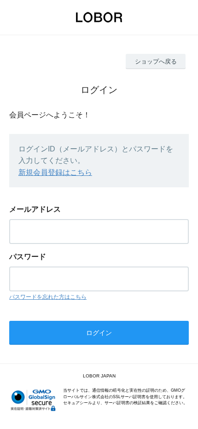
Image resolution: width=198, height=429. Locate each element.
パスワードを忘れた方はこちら (48, 297)
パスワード (27, 257)
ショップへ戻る (156, 61)
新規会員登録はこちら (55, 172)
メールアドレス (35, 209)
